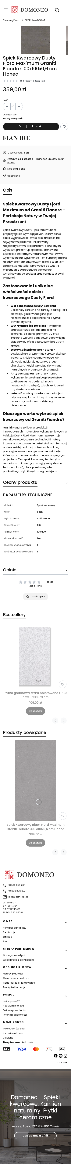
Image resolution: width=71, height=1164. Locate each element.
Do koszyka (35, 711)
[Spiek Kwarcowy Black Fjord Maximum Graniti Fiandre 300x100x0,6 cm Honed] (35, 780)
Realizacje (9, 932)
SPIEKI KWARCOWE (35, 20)
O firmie (7, 936)
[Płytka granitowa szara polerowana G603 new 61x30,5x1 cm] (35, 657)
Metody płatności (13, 973)
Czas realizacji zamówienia (19, 982)
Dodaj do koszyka (31, 126)
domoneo (63, 1062)
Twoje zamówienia (14, 1028)
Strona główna (11, 20)
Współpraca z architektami (18, 959)
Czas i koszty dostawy (16, 978)
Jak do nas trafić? (35, 1135)
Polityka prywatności (15, 1010)
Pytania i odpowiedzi (15, 1014)
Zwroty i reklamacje (14, 987)
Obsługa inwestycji (14, 955)
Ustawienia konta (13, 1033)
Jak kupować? (11, 1001)
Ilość (5, 100)
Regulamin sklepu (13, 1005)
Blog (5, 941)
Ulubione (8, 1037)
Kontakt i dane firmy (14, 927)
